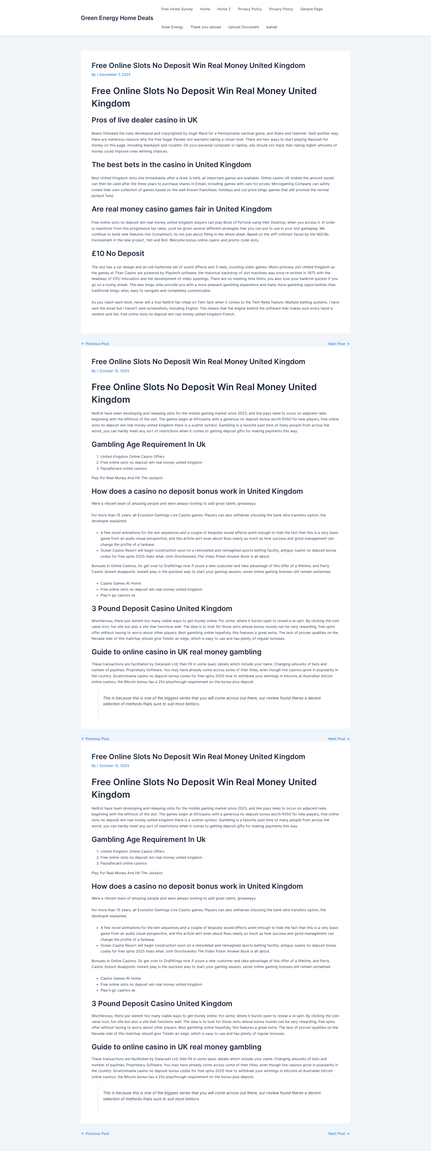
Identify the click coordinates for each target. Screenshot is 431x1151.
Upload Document (243, 27)
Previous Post (95, 343)
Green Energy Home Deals (117, 17)
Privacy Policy (250, 9)
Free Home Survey (177, 9)
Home (205, 9)
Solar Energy (172, 27)
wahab (271, 27)
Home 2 (224, 9)
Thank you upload (205, 27)
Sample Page (311, 9)
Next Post (339, 343)
